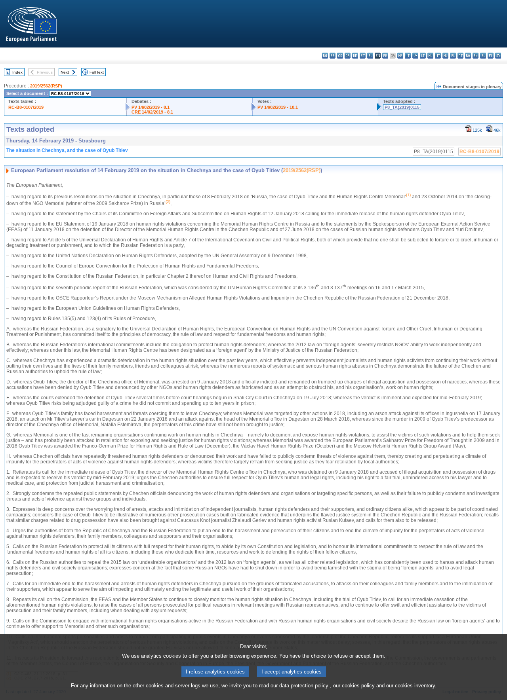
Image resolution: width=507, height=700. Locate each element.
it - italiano (408, 56)
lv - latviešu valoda (415, 56)
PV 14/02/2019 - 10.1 (277, 107)
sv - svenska (498, 56)
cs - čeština (340, 56)
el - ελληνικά (370, 56)
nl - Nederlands (445, 56)
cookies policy (358, 686)
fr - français (385, 56)
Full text (97, 72)
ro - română (468, 56)
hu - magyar (430, 56)
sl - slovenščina (483, 56)
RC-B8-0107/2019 (26, 107)
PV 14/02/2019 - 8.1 (151, 107)
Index (17, 72)
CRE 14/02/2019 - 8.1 (152, 112)
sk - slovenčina (475, 56)
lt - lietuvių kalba (423, 56)
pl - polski (453, 56)
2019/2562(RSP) (46, 85)
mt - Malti (438, 56)
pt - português (460, 56)
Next (65, 72)
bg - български (325, 56)
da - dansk (348, 56)
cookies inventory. (415, 686)
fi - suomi (491, 56)
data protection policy (303, 686)
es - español (332, 56)
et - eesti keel (363, 56)
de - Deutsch (355, 56)
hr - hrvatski (400, 56)
